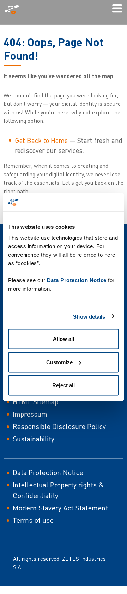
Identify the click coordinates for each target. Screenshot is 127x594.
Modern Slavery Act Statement (60, 507)
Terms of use (33, 520)
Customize (59, 362)
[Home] (15, 10)
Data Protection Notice (77, 280)
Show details (89, 316)
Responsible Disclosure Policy (59, 426)
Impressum (30, 414)
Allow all (63, 339)
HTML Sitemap (35, 401)
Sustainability (33, 438)
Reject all (63, 385)
